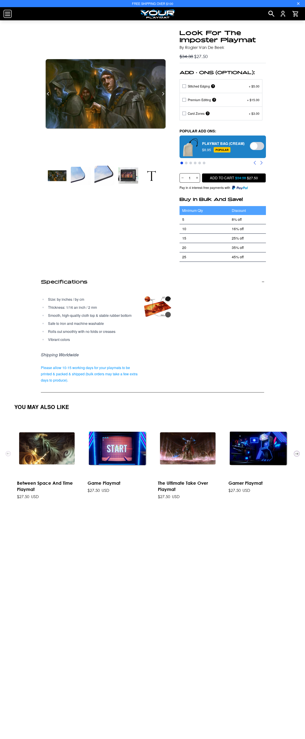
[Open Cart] (295, 14)
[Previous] (48, 94)
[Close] (298, 3)
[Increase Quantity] (197, 178)
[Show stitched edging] (213, 86)
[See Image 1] (81, 176)
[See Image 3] (128, 176)
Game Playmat (104, 482)
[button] (223, 147)
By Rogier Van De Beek (202, 47)
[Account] (283, 14)
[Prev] (8, 453)
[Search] (271, 14)
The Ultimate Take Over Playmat (183, 486)
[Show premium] (214, 100)
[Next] (163, 94)
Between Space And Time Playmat (45, 486)
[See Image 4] (152, 176)
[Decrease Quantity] (182, 178)
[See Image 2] (104, 176)
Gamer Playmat (245, 482)
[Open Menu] (8, 14)
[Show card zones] (207, 113)
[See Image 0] (57, 176)
